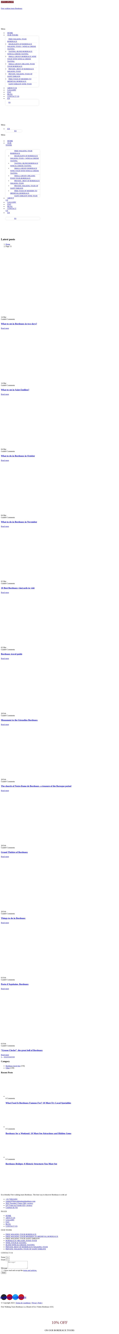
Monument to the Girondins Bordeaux (19, 720)
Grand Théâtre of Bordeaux (14, 852)
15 (12, 1057)
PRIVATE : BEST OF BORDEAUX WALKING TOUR (20, 70)
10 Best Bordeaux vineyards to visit (18, 588)
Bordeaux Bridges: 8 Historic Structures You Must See (31, 1164)
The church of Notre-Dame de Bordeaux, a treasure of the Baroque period (36, 786)
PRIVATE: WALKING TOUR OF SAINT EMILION (19, 75)
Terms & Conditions (23, 1303)
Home (8, 244)
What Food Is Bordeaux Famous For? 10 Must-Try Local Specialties (38, 1103)
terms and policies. (30, 1270)
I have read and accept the (20, 1270)
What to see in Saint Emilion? (15, 390)
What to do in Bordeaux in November (19, 522)
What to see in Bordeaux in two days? (19, 324)
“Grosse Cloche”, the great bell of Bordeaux (22, 1050)
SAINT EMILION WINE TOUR (20, 84)
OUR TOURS (12, 35)
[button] (49, 29)
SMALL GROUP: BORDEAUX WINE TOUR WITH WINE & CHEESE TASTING (21, 59)
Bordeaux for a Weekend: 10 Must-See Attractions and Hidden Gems (38, 1133)
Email (3, 1260)
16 (14, 1057)
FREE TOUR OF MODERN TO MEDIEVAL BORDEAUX (19, 80)
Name (3, 1257)
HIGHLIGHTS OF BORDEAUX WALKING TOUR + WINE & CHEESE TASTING (21, 46)
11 (4, 1057)
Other (8, 1068)
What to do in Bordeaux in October (18, 456)
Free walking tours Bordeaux (11, 8)
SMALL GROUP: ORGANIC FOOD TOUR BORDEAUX (21, 65)
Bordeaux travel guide (11, 654)
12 (6, 1057)
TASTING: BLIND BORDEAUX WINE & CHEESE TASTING (19, 53)
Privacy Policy (37, 1303)
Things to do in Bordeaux (13, 918)
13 (8, 1057)
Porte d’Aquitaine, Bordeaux (15, 984)
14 (10, 1057)
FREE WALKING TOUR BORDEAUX (16, 40)
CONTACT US (13, 96)
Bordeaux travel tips (13, 1066)
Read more (5, 328)
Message (4, 1268)
